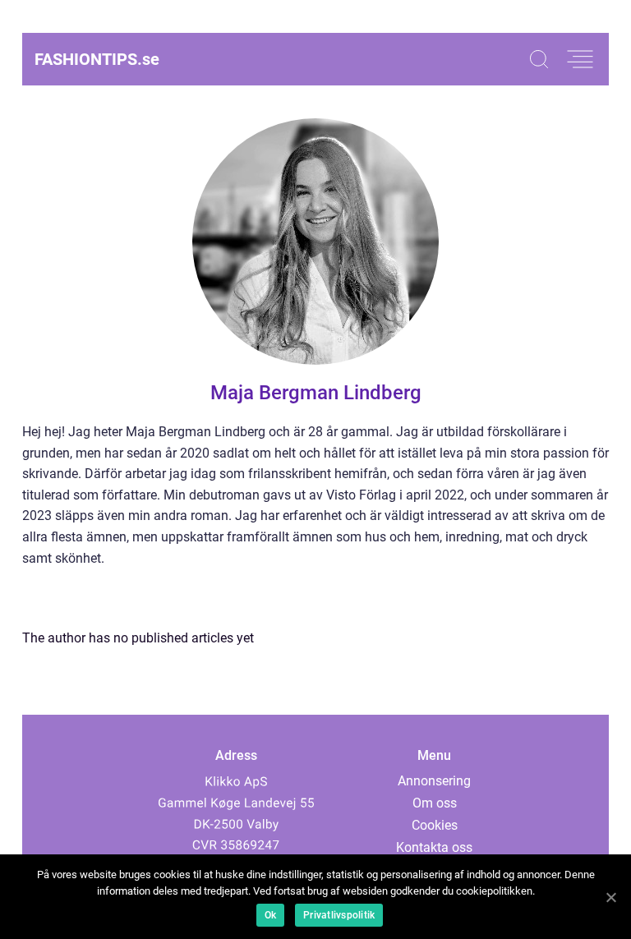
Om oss (434, 803)
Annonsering (434, 781)
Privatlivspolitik (339, 915)
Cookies (435, 825)
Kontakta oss (434, 847)
